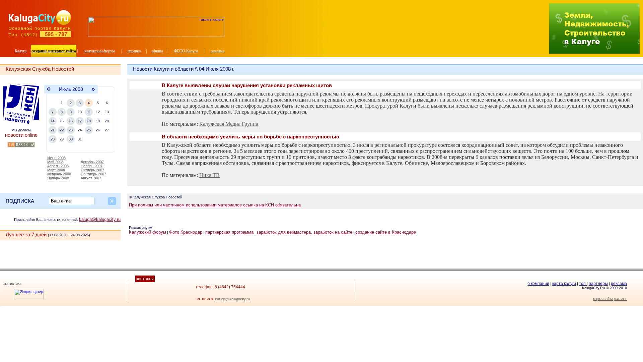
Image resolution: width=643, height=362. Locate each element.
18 (89, 121)
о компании (538, 283)
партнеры (598, 283)
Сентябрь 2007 (93, 174)
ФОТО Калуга (186, 51)
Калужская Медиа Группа (228, 124)
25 (89, 130)
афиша (157, 51)
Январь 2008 (58, 178)
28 (53, 139)
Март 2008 (56, 170)
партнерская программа (229, 232)
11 (89, 112)
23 (71, 130)
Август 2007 (91, 178)
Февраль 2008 (59, 174)
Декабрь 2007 (92, 162)
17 (80, 121)
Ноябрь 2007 (91, 166)
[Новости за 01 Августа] (93, 92)
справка (134, 51)
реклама (217, 51)
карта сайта (603, 299)
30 (71, 139)
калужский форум (99, 51)
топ (583, 283)
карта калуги (564, 283)
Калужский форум (147, 232)
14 (53, 121)
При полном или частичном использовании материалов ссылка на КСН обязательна (215, 204)
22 (62, 130)
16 (71, 121)
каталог (620, 299)
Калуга (20, 51)
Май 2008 (55, 162)
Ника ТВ (209, 175)
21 (53, 130)
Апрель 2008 (58, 166)
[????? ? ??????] (156, 36)
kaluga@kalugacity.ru (100, 219)
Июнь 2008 (56, 158)
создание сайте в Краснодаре (385, 232)
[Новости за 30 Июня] (48, 92)
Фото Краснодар (185, 232)
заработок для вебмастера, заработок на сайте (304, 232)
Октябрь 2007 (92, 170)
